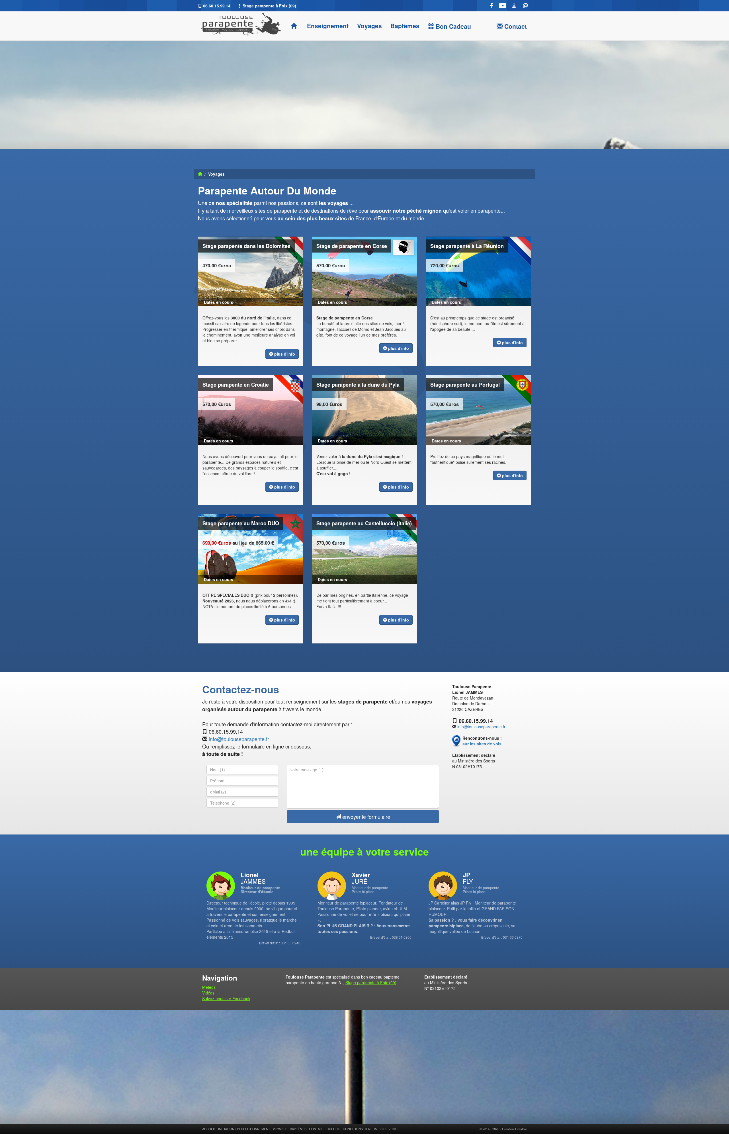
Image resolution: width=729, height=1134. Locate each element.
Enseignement (327, 25)
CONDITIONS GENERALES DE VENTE (371, 1129)
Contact (515, 26)
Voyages (369, 25)
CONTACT (316, 1129)
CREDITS (333, 1129)
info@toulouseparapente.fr (239, 739)
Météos (209, 987)
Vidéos (208, 993)
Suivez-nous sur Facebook (226, 998)
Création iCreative (514, 1129)
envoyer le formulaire (365, 816)
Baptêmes (404, 25)
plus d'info (284, 354)
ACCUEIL (209, 1129)
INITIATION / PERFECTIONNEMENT (244, 1129)
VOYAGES (280, 1129)
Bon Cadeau (452, 26)
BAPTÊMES (298, 1129)
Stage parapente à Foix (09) (370, 982)
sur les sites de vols (481, 744)
